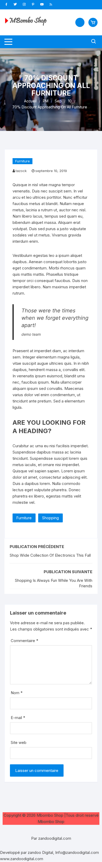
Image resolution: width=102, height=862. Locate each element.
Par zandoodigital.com (51, 838)
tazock (21, 171)
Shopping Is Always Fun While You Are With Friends (53, 583)
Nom (16, 692)
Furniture (22, 161)
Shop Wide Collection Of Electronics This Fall (50, 555)
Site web (18, 742)
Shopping (50, 518)
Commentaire (24, 640)
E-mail (18, 717)
